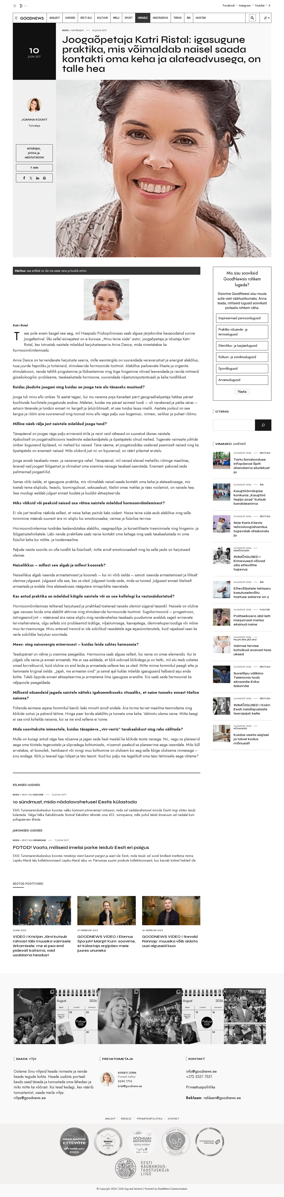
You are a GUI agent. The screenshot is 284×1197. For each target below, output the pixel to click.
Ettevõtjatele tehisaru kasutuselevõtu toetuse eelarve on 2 (252, 592)
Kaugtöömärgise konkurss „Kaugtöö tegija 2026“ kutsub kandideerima (250, 497)
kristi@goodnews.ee (130, 1086)
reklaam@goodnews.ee (222, 1098)
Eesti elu (27, 794)
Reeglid (126, 1118)
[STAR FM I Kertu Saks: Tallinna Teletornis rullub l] (119, 1016)
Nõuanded (240, 728)
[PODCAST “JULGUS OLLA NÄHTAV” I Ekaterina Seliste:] (203, 1016)
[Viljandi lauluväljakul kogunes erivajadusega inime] (245, 1016)
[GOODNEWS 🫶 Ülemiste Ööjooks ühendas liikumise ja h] (161, 1016)
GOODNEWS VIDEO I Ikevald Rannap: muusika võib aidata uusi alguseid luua (170, 941)
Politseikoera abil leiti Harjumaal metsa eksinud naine (252, 620)
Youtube (259, 5)
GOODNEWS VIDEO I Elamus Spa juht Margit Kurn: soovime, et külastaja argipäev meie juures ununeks (106, 943)
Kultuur (38, 794)
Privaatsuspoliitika (200, 1087)
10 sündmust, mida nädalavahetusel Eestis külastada (75, 802)
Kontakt (173, 1118)
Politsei (265, 609)
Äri (262, 484)
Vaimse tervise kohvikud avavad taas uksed (252, 650)
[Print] (44, 178)
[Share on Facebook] (24, 178)
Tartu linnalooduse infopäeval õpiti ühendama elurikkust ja (252, 465)
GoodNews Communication (172, 1189)
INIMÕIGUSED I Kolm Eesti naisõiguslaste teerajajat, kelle (252, 709)
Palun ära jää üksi (245, 639)
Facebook (229, 5)
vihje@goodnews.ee (30, 1098)
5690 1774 (125, 1081)
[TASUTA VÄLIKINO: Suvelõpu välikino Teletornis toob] (35, 1016)
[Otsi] (263, 425)
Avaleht (110, 1118)
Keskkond (39, 840)
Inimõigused (241, 550)
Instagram (245, 5)
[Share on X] (31, 178)
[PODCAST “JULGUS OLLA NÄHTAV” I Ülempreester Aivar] (77, 1016)
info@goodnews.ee (201, 1071)
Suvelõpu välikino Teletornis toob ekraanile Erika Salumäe (248, 679)
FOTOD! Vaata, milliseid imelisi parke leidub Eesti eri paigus (81, 847)
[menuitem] (54, 18)
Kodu (65, 30)
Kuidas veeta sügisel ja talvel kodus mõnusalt (251, 739)
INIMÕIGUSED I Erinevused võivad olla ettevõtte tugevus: (249, 563)
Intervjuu (77, 30)
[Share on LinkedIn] (37, 178)
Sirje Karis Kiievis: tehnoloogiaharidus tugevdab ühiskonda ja (251, 529)
